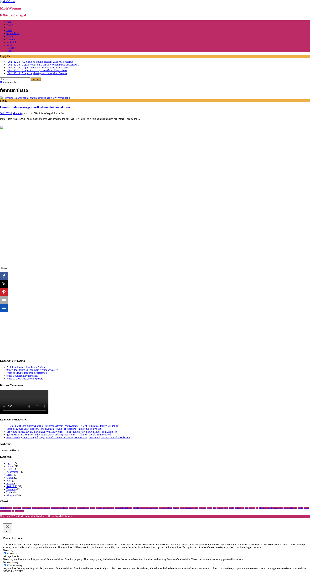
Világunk (11, 495)
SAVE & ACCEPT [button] (13, 571)
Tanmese (11, 39)
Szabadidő (11, 42)
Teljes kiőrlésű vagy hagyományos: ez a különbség (91, 431)
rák (257, 508)
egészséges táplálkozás (59, 508)
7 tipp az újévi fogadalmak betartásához (26, 372)
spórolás (266, 508)
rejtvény (252, 508)
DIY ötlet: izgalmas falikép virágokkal (99, 425)
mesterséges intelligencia (189, 508)
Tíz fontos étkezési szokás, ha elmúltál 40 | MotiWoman (34, 431)
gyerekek (99, 508)
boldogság (17, 508)
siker (261, 508)
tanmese (294, 508)
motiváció (202, 508)
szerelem (279, 508)
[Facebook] (4, 276)
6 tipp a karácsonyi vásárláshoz (22, 375)
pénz (246, 508)
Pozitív (10, 24)
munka (209, 508)
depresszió (36, 508)
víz (13, 511)
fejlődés (80, 508)
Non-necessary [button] (10, 562)
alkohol (3, 508)
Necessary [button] (8, 550)
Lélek (9, 30)
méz (214, 508)
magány (176, 508)
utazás (2, 511)
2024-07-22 (6, 113)
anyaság (9, 508)
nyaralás (220, 508)
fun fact (86, 508)
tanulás (300, 508)
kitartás (155, 508)
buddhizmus (26, 508)
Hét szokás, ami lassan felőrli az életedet (109, 437)
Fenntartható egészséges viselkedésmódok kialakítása (35, 107)
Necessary (12, 553)
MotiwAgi (18, 113)
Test (8, 27)
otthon (225, 508)
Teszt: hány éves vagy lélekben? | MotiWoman (30, 428)
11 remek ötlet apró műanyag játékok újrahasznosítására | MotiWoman (42, 425)
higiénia (118, 508)
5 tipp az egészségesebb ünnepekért (24, 378)
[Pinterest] (4, 292)
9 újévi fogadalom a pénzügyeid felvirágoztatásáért (32, 370)
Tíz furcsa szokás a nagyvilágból (95, 434)
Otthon (10, 36)
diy (41, 508)
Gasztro (10, 47)
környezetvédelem (165, 508)
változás (8, 511)
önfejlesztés (19, 511)
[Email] (4, 300)
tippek (306, 508)
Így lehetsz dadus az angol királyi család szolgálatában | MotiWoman (41, 434)
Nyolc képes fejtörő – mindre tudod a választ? (79, 428)
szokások (287, 508)
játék (135, 508)
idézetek (129, 508)
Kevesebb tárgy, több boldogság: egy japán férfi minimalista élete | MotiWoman (46, 437)
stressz (273, 508)
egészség (46, 508)
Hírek (9, 50)
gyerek (92, 508)
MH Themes (65, 516)
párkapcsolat (239, 508)
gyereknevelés (108, 508)
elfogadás (72, 508)
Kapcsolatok (12, 33)
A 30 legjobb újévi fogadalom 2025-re (25, 367)
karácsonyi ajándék (144, 508)
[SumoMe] (4, 308)
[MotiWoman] (7, 1)
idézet (123, 508)
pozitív (231, 508)
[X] (4, 284)
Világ (9, 45)
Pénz (8, 21)
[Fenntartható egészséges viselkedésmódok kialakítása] (35, 97)
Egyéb (9, 463)
